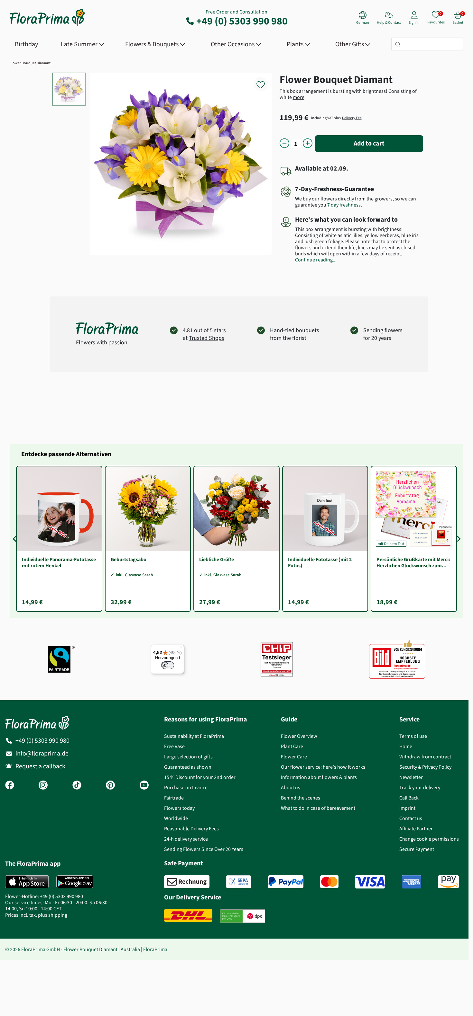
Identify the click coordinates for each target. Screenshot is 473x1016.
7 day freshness (344, 204)
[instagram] (43, 786)
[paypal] (285, 881)
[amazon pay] (448, 881)
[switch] (167, 665)
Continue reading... (316, 259)
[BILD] (397, 659)
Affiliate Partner (416, 828)
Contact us (410, 818)
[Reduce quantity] (284, 143)
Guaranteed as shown (187, 767)
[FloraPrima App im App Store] (27, 881)
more (298, 97)
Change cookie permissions (429, 838)
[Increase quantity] (307, 143)
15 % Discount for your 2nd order (200, 777)
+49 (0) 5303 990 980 (242, 21)
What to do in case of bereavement (318, 808)
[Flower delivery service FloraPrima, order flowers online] (47, 25)
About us (290, 787)
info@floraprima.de (42, 753)
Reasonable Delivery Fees (191, 828)
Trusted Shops (206, 338)
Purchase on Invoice (186, 787)
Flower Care (294, 756)
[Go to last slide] (15, 539)
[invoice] (186, 881)
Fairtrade (174, 797)
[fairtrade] (61, 659)
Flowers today (179, 808)
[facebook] (9, 786)
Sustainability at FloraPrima (194, 736)
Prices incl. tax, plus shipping (36, 915)
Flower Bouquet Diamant (30, 63)
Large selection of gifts (188, 756)
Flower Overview (299, 736)
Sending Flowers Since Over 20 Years (203, 849)
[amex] (411, 881)
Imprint (407, 808)
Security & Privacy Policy (425, 767)
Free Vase (174, 746)
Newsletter (411, 777)
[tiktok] (76, 786)
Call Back (409, 797)
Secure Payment (416, 849)
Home (405, 746)
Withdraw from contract (425, 756)
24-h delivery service (186, 838)
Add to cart (369, 143)
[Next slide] (457, 539)
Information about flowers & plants (319, 777)
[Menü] (180, 648)
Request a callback (40, 766)
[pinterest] (110, 786)
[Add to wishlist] (264, 81)
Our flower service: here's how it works (323, 767)
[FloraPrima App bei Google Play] (74, 881)
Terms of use (413, 736)
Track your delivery (419, 787)
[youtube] (144, 786)
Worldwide (176, 818)
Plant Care (292, 746)
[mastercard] (329, 881)
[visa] (370, 881)
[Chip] (277, 659)
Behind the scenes (300, 797)
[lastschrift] (238, 881)
